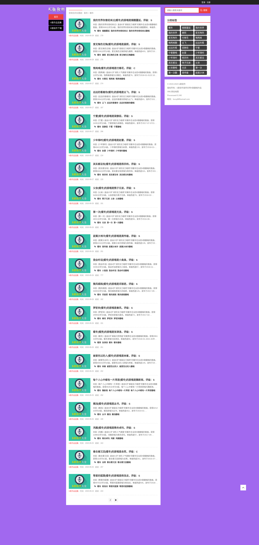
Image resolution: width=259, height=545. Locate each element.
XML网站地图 (173, 91)
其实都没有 (113, 175)
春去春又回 (111, 462)
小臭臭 (105, 270)
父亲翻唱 (119, 199)
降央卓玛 (106, 438)
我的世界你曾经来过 (119, 31)
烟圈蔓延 (106, 31)
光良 (104, 222)
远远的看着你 (112, 103)
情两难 (112, 79)
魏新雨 (105, 390)
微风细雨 (112, 294)
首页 (56, 17)
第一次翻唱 (118, 222)
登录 (203, 2)
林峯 (104, 366)
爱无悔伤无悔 (112, 55)
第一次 (110, 222)
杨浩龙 (105, 486)
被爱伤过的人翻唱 (126, 366)
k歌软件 (180, 88)
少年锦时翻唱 (121, 151)
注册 (208, 2)
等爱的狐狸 (113, 486)
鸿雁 (113, 438)
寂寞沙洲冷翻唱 (126, 246)
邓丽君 (105, 294)
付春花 (105, 79)
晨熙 (104, 55)
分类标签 (172, 20)
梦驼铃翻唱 (118, 318)
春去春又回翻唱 (124, 462)
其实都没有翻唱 (126, 175)
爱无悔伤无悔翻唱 (126, 55)
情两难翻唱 (120, 79)
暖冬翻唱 (117, 342)
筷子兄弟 (106, 199)
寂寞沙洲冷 (113, 246)
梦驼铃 (110, 318)
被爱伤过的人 (112, 366)
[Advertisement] (81, 525)
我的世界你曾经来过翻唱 (139, 31)
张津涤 (105, 342)
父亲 (113, 199)
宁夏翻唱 (117, 127)
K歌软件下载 (56, 28)
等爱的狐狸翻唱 (126, 486)
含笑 (104, 462)
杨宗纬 (105, 175)
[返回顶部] (243, 487)
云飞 (104, 103)
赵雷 (104, 151)
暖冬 (92, 13)
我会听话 (112, 270)
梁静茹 (105, 127)
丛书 (104, 414)
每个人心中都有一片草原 (119, 390)
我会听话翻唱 (123, 270)
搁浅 (109, 414)
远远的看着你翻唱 (126, 103)
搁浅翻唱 (115, 414)
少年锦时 (111, 151)
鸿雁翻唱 (119, 438)
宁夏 (111, 127)
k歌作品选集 (56, 22)
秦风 (104, 318)
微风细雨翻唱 (123, 294)
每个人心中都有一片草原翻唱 (143, 390)
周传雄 (105, 246)
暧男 (99, 342)
